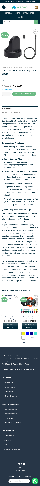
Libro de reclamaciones (12, 422)
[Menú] (4, 7)
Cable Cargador (16, 67)
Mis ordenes (8, 382)
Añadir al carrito (24, 94)
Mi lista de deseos (10, 396)
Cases (20, 17)
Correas (9, 13)
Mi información (9, 387)
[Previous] (1, 320)
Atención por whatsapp (12, 449)
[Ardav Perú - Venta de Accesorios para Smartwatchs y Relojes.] (20, 7)
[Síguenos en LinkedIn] (24, 464)
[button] (35, 481)
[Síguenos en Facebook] (16, 464)
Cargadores (28, 13)
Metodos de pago (10, 409)
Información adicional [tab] (11, 113)
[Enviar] (36, 22)
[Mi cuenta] (32, 7)
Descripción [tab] (7, 108)
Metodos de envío (10, 413)
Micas (17, 13)
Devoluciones (9, 418)
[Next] (38, 320)
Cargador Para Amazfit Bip (10, 318)
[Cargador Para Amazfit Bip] (10, 304)
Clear (23, 342)
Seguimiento (8, 391)
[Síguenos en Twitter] (21, 464)
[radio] (23, 333)
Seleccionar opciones (29, 326)
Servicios (7, 440)
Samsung (29, 67)
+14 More (31, 337)
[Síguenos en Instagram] (19, 464)
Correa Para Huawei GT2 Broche (30, 318)
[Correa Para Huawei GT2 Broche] (29, 304)
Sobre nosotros (9, 435)
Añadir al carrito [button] (10, 326)
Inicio (4, 67)
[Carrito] (36, 7)
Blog (6, 444)
